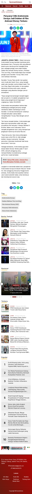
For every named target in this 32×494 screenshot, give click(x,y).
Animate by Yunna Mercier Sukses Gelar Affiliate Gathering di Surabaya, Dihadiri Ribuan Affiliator (19, 242)
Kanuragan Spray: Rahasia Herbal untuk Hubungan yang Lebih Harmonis (18, 431)
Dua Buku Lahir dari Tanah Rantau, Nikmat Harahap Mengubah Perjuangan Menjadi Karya (19, 224)
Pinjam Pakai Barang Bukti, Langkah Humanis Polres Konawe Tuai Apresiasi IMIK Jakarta (19, 350)
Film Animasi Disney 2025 (10, 204)
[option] (16, 283)
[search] (2, 2)
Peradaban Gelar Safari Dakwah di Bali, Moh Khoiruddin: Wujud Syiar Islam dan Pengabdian (20, 319)
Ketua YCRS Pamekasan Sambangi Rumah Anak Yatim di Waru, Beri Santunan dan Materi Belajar (20, 329)
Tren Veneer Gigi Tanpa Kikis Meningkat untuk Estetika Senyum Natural (20, 233)
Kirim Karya (5, 479)
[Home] (2, 6)
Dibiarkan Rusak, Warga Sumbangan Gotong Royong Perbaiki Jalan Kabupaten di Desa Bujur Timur (17, 414)
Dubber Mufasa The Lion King (11, 201)
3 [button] (17, 296)
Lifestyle (10, 10)
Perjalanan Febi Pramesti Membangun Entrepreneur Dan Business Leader (19, 251)
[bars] (29, 2)
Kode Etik (16, 477)
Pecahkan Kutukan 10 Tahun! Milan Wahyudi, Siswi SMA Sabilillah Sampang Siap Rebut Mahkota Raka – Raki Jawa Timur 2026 (20, 260)
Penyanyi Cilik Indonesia (10, 207)
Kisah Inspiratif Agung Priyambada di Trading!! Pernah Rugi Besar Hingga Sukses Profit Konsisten (18, 398)
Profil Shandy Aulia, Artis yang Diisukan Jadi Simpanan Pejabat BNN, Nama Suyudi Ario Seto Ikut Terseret (18, 364)
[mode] (5, 2)
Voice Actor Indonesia (9, 211)
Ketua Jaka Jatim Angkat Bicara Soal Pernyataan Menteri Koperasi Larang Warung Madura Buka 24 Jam (18, 406)
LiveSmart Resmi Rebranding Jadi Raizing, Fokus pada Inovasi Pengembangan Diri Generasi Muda (17, 389)
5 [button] (21, 296)
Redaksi (26, 477)
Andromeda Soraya (8, 198)
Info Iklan (5, 477)
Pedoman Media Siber (16, 480)
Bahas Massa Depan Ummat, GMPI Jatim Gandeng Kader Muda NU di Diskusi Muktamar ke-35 (20, 340)
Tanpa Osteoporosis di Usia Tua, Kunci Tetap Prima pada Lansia (16, 289)
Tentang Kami (26, 479)
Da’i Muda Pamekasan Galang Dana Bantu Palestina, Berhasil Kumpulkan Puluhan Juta (18, 373)
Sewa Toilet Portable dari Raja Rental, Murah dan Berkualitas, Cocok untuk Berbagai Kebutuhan (18, 423)
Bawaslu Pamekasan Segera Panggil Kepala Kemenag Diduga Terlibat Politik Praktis (18, 439)
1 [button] (10, 296)
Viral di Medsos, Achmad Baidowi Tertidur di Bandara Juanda (17, 381)
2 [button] (14, 296)
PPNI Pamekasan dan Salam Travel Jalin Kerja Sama (19, 309)
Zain (11, 24)
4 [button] (19, 296)
